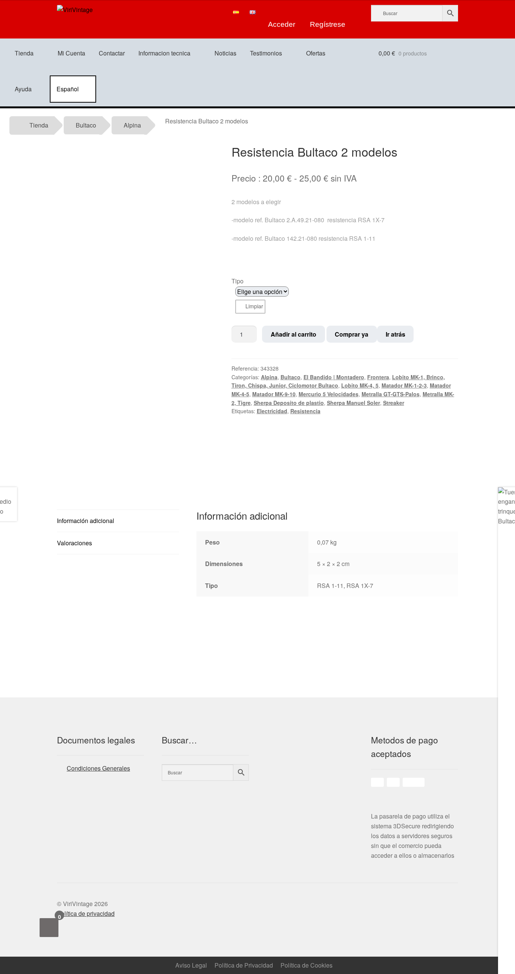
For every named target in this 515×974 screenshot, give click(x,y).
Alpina (132, 125)
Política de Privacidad (244, 965)
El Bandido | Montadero (333, 377)
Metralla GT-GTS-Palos (391, 394)
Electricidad (272, 411)
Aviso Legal (191, 965)
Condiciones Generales (98, 768)
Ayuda (23, 89)
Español (68, 89)
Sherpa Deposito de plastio (289, 402)
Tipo (237, 281)
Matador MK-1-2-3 (404, 385)
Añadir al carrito (293, 334)
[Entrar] (282, 12)
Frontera (378, 377)
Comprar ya (351, 334)
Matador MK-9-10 (274, 394)
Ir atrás (395, 334)
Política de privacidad (86, 913)
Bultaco (86, 125)
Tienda (24, 53)
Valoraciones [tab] (74, 543)
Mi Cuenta (71, 53)
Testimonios (266, 53)
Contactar (112, 53)
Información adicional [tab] (85, 520)
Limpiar (254, 306)
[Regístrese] (327, 12)
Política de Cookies (306, 965)
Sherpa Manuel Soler (353, 402)
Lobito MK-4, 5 (360, 385)
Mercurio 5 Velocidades (329, 394)
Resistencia (305, 411)
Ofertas (315, 53)
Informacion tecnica (164, 53)
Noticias (225, 53)
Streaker (393, 402)
